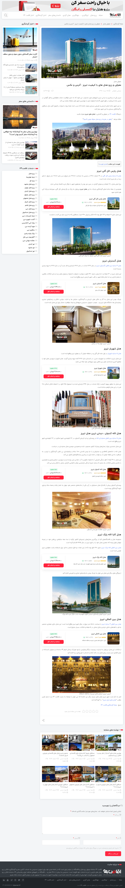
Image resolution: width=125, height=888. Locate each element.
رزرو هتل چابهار (29, 194)
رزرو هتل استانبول (28, 212)
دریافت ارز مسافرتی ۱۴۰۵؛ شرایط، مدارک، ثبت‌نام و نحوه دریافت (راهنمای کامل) (13, 155)
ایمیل (75, 838)
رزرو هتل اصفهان (29, 198)
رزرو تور (32, 180)
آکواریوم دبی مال (29, 237)
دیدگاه (116, 815)
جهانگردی (75, 15)
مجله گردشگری (118, 23)
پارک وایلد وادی (29, 233)
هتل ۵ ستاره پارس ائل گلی (112, 175)
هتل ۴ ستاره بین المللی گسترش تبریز (108, 265)
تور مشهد (31, 247)
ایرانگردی (85, 15)
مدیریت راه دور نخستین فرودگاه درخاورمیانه (13, 65)
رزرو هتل (93, 15)
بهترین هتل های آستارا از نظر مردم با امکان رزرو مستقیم (109, 754)
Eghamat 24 (17, 885)
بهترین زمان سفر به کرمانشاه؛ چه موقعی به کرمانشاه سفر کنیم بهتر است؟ (20, 133)
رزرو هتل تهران (30, 187)
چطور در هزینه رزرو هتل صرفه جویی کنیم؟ (97, 119)
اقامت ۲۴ (112, 114)
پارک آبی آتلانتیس (28, 223)
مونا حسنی (116, 758)
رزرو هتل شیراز (30, 201)
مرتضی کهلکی (116, 90)
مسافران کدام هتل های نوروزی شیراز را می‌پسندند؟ (108, 785)
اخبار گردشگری (41, 15)
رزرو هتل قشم (30, 205)
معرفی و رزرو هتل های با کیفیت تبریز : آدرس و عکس (82, 23)
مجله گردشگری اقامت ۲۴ (109, 705)
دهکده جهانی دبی (29, 240)
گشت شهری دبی (29, 219)
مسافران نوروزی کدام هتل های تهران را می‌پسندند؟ (55, 785)
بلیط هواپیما (30, 177)
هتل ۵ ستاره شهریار (114, 353)
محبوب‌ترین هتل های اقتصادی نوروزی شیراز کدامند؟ (55, 754)
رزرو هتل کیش (30, 191)
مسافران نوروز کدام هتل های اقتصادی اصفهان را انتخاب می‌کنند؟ (82, 754)
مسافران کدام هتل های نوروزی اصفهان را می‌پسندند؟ (81, 785)
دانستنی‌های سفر (54, 15)
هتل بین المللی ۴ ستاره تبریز (111, 624)
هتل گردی (66, 15)
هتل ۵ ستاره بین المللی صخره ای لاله (108, 438)
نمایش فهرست (103, 164)
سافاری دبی (31, 230)
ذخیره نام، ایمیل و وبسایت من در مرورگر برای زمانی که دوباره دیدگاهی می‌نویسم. (92, 848)
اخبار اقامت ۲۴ (28, 15)
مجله (101, 15)
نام (117, 838)
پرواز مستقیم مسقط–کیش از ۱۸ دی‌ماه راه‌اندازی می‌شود (14, 88)
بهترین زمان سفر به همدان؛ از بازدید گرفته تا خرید (14, 143)
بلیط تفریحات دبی (28, 215)
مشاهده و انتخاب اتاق (54, 207)
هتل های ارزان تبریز (109, 699)
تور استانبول (30, 251)
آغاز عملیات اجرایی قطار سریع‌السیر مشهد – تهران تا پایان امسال (13, 77)
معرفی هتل (106, 23)
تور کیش (32, 244)
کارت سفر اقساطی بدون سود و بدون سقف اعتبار (20, 55)
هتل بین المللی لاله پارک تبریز (111, 547)
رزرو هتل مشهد (29, 184)
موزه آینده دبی (30, 226)
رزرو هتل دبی (30, 208)
